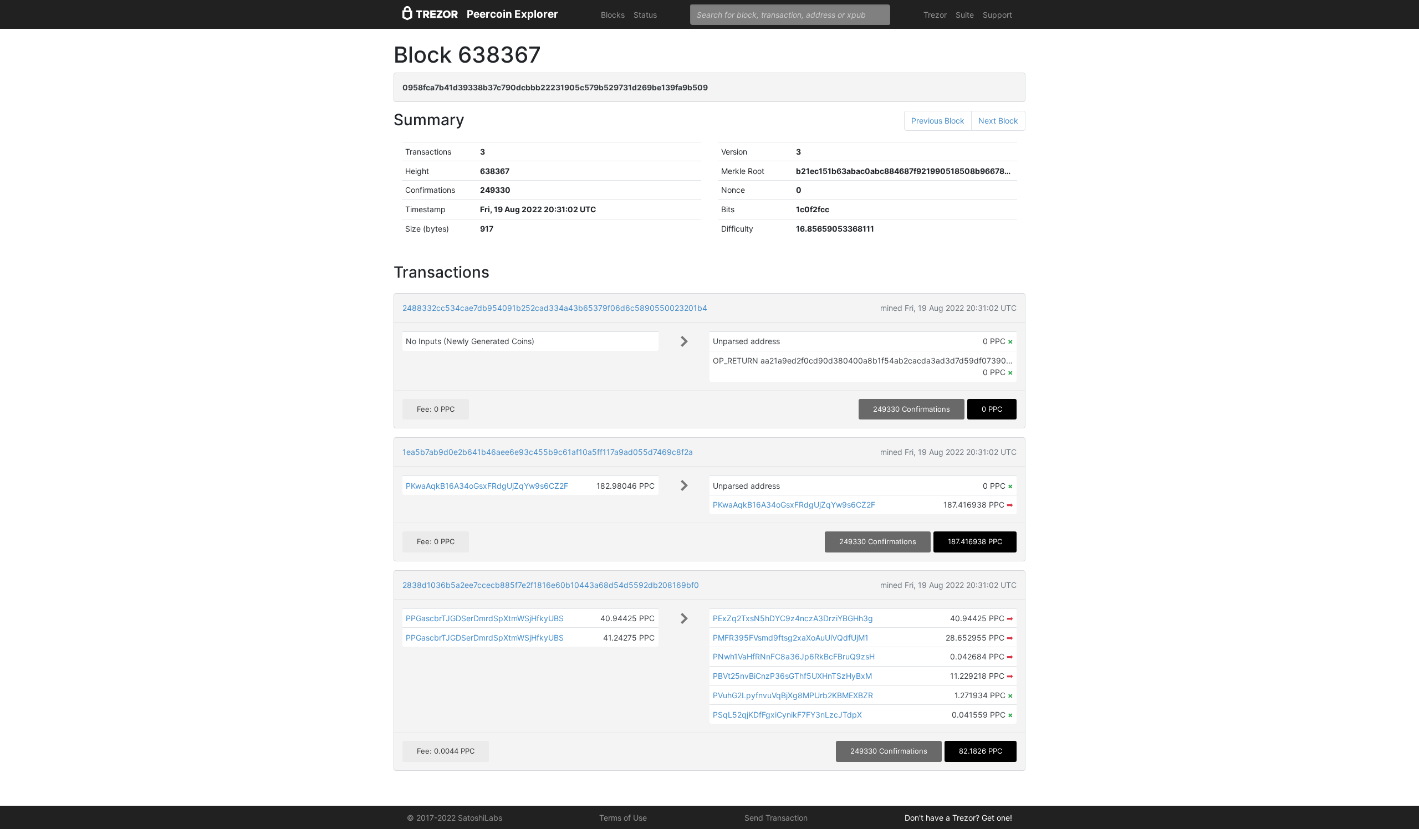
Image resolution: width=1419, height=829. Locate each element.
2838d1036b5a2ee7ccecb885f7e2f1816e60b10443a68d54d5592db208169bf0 (550, 585)
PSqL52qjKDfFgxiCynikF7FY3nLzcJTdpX (787, 714)
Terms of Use (623, 817)
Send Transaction (776, 817)
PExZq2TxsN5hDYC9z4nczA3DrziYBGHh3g (793, 618)
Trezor (935, 14)
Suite (965, 14)
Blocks (613, 14)
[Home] (430, 15)
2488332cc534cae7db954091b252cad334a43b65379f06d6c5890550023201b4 (554, 308)
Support (997, 14)
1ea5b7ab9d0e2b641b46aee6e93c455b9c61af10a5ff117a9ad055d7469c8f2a (547, 452)
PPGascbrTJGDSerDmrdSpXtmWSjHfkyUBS (485, 618)
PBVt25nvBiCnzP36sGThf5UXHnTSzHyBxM (792, 675)
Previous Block (937, 120)
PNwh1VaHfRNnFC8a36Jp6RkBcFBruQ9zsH (794, 656)
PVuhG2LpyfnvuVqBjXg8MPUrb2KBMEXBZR (793, 695)
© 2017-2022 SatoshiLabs (454, 817)
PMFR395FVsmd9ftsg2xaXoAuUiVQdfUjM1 (791, 637)
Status (645, 14)
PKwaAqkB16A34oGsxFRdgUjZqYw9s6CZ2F (487, 485)
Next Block (998, 120)
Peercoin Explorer (512, 14)
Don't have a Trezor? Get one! (958, 817)
